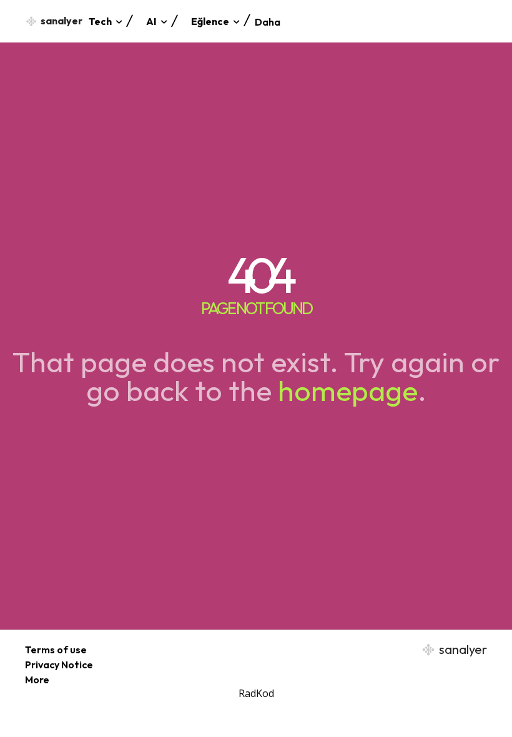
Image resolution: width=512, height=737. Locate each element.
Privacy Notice (59, 664)
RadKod (256, 693)
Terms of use (56, 649)
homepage (348, 390)
